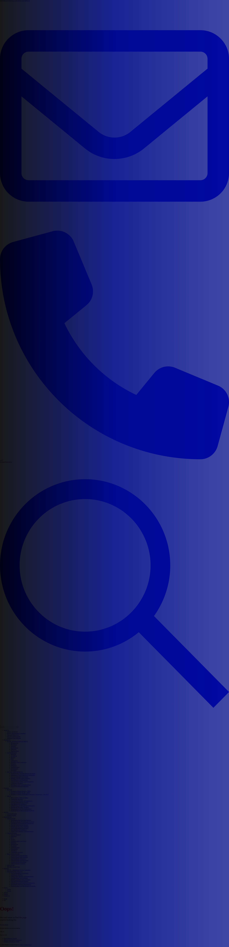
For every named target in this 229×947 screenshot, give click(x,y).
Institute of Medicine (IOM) (11, 941)
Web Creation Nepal (26, 944)
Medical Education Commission (13, 940)
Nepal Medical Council (10, 938)
